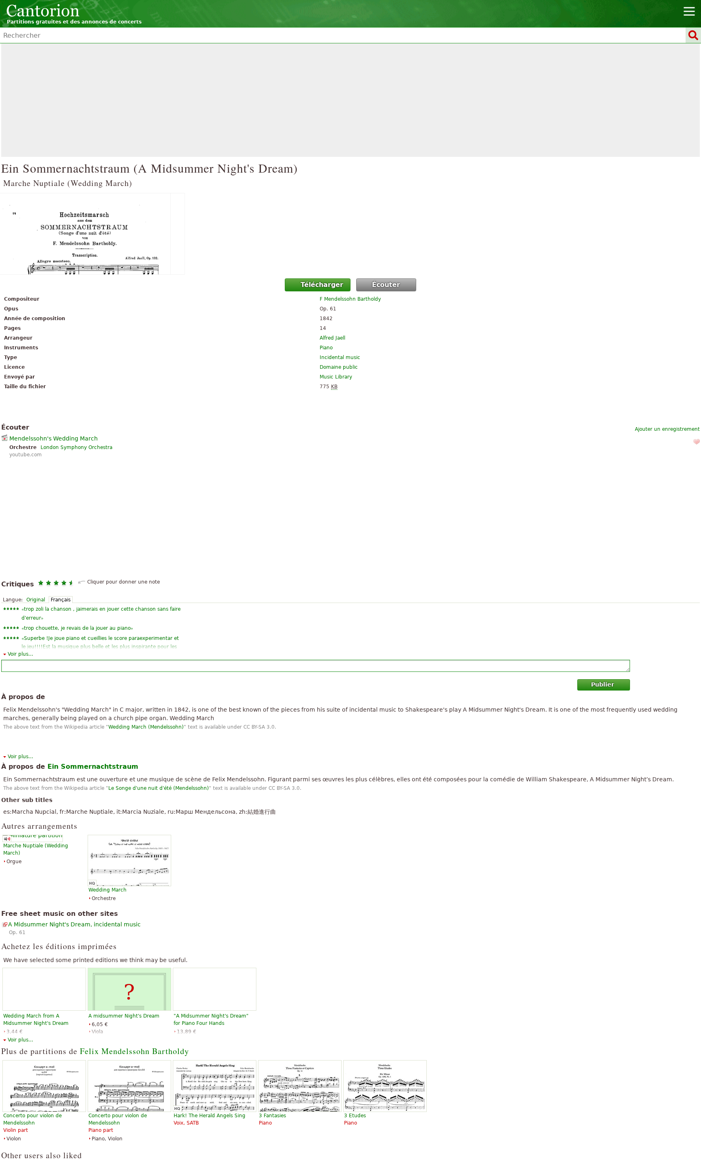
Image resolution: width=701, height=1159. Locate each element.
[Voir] (350, 233)
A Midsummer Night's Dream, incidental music (74, 924)
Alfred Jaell (332, 338)
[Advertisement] (350, 100)
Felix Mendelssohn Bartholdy (134, 1051)
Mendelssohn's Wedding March (53, 438)
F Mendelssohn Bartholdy (350, 299)
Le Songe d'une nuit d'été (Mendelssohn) (158, 788)
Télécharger (322, 285)
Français (61, 600)
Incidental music (340, 357)
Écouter (386, 285)
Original (35, 600)
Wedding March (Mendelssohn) (146, 727)
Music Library (336, 377)
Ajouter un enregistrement (667, 429)
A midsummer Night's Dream (123, 1016)
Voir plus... (20, 654)
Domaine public (339, 367)
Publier (602, 684)
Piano (326, 348)
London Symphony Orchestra (76, 447)
